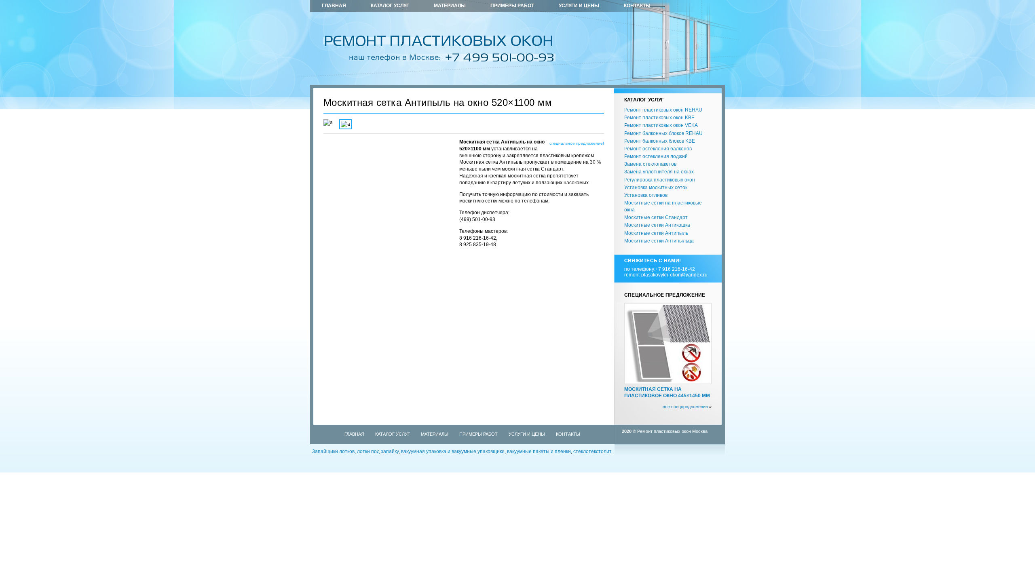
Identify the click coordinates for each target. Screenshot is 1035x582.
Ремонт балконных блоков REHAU (663, 133)
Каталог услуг (390, 5)
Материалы (450, 5)
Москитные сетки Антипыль (656, 233)
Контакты (637, 5)
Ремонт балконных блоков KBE (659, 141)
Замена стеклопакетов (650, 164)
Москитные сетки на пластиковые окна (663, 206)
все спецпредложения (685, 406)
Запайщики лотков (333, 451)
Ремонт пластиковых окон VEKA (661, 125)
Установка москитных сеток (655, 187)
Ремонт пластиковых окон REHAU (663, 110)
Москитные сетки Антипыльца (659, 241)
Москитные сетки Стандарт (656, 217)
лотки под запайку (378, 451)
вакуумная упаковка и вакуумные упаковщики (453, 451)
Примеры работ (512, 5)
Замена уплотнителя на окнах (659, 172)
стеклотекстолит (592, 451)
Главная (334, 5)
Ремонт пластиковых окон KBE (659, 117)
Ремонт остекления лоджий (656, 156)
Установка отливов (645, 195)
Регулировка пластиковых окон (659, 180)
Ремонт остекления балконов (658, 149)
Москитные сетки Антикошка (657, 225)
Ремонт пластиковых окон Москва (672, 431)
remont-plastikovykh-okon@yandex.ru (666, 275)
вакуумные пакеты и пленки (539, 451)
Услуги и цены (579, 5)
